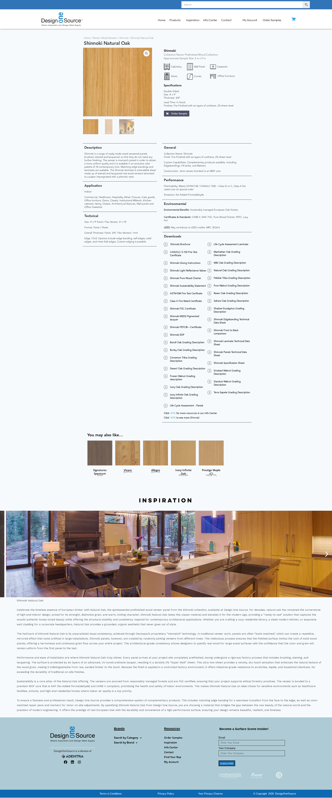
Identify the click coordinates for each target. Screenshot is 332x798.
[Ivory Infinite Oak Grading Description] (165, 394)
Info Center (210, 20)
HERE (173, 413)
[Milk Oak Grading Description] (209, 263)
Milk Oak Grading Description (230, 263)
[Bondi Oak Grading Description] (165, 342)
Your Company (227, 748)
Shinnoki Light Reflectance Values (188, 270)
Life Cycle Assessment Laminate (231, 244)
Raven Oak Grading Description (231, 293)
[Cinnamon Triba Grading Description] (165, 357)
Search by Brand (124, 743)
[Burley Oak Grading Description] (165, 350)
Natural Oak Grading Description (232, 270)
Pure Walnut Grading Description (232, 285)
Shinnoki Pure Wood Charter (185, 278)
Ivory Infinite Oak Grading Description (184, 396)
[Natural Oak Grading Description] (209, 270)
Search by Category (126, 738)
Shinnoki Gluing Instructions (185, 263)
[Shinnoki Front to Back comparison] (209, 330)
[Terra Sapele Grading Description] (209, 392)
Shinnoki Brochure (180, 244)
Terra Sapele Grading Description (232, 392)
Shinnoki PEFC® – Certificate (185, 327)
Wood (96, 38)
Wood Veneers (109, 38)
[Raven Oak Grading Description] (209, 293)
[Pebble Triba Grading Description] (209, 278)
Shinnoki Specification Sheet (229, 363)
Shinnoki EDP (177, 335)
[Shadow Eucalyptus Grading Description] (209, 308)
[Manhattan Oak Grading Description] (209, 252)
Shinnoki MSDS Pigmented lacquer (184, 317)
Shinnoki (123, 38)
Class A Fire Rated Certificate (186, 301)
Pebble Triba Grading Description (232, 278)
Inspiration (192, 20)
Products (175, 20)
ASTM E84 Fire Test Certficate (186, 293)
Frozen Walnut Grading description (182, 377)
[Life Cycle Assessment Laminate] (209, 244)
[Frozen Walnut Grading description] (165, 376)
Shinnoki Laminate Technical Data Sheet (232, 342)
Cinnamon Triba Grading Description (183, 359)
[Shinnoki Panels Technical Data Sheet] (209, 352)
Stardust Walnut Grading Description (227, 383)
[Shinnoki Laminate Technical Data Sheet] (209, 341)
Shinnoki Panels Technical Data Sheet (230, 353)
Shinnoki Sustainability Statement (188, 286)
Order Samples (272, 20)
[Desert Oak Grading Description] (165, 368)
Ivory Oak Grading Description (186, 387)
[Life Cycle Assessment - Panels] (165, 405)
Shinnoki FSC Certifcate (183, 308)
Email (222, 737)
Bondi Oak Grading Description (187, 342)
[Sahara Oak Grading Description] (209, 301)
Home (161, 20)
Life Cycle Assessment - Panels (186, 405)
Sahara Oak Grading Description (231, 301)
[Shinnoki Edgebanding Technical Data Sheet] (209, 319)
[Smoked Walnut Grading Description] (209, 370)
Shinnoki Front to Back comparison (226, 331)
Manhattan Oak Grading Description (227, 253)
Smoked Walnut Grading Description (227, 372)
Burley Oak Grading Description (187, 350)
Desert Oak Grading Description (187, 368)
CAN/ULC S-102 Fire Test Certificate (183, 253)
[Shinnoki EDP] (165, 335)
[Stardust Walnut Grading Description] (209, 381)
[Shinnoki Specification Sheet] (209, 363)
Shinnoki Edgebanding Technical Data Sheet (231, 321)
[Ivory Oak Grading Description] (165, 387)
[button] (146, 53)
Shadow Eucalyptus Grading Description (229, 310)
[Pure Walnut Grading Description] (209, 285)
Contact (226, 20)
